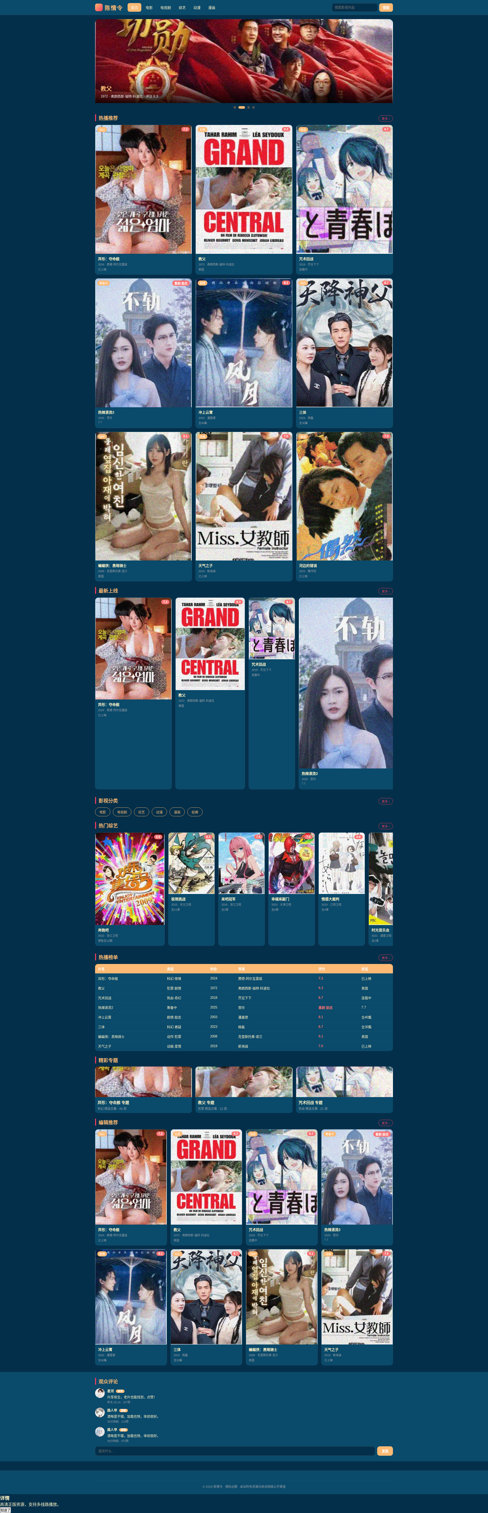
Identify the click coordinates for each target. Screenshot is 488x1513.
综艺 (182, 8)
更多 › (386, 119)
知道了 (5, 1510)
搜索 (386, 8)
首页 (134, 8)
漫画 (211, 8)
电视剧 (165, 8)
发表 (385, 1451)
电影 (149, 8)
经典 (195, 812)
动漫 (197, 8)
